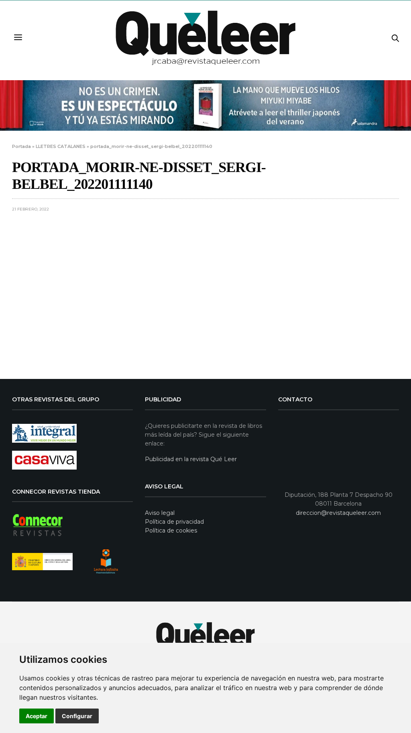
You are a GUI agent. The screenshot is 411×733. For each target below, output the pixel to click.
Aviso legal (160, 512)
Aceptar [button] (36, 716)
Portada (21, 146)
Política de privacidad (174, 521)
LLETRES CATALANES (60, 146)
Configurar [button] (77, 716)
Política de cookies (171, 530)
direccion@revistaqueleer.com (338, 512)
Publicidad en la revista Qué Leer (191, 459)
